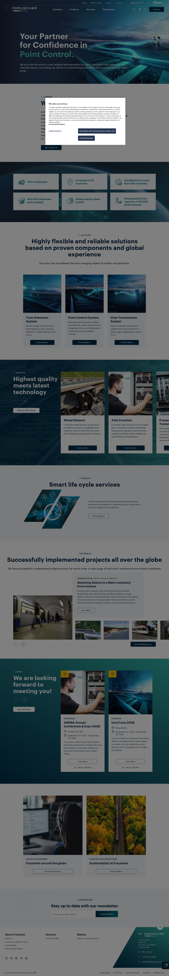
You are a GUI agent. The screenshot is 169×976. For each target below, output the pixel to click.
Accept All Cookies (86, 138)
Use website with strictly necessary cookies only (97, 131)
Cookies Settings (55, 131)
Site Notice (61, 124)
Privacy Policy (53, 124)
